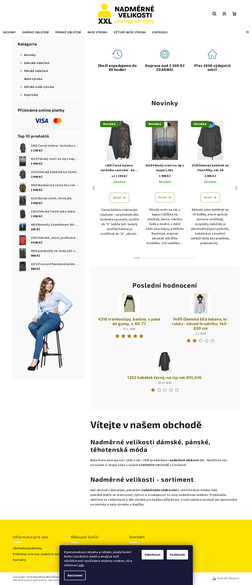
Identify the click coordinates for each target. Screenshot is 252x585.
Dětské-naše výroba (39, 87)
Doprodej (31, 95)
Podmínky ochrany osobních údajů (38, 554)
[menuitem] (9, 32)
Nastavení (75, 575)
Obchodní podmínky (27, 548)
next (236, 188)
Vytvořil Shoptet (228, 578)
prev (93, 188)
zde (81, 565)
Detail (117, 198)
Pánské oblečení (36, 71)
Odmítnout (153, 555)
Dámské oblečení (37, 63)
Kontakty (19, 560)
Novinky (30, 55)
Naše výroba (33, 79)
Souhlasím (177, 555)
